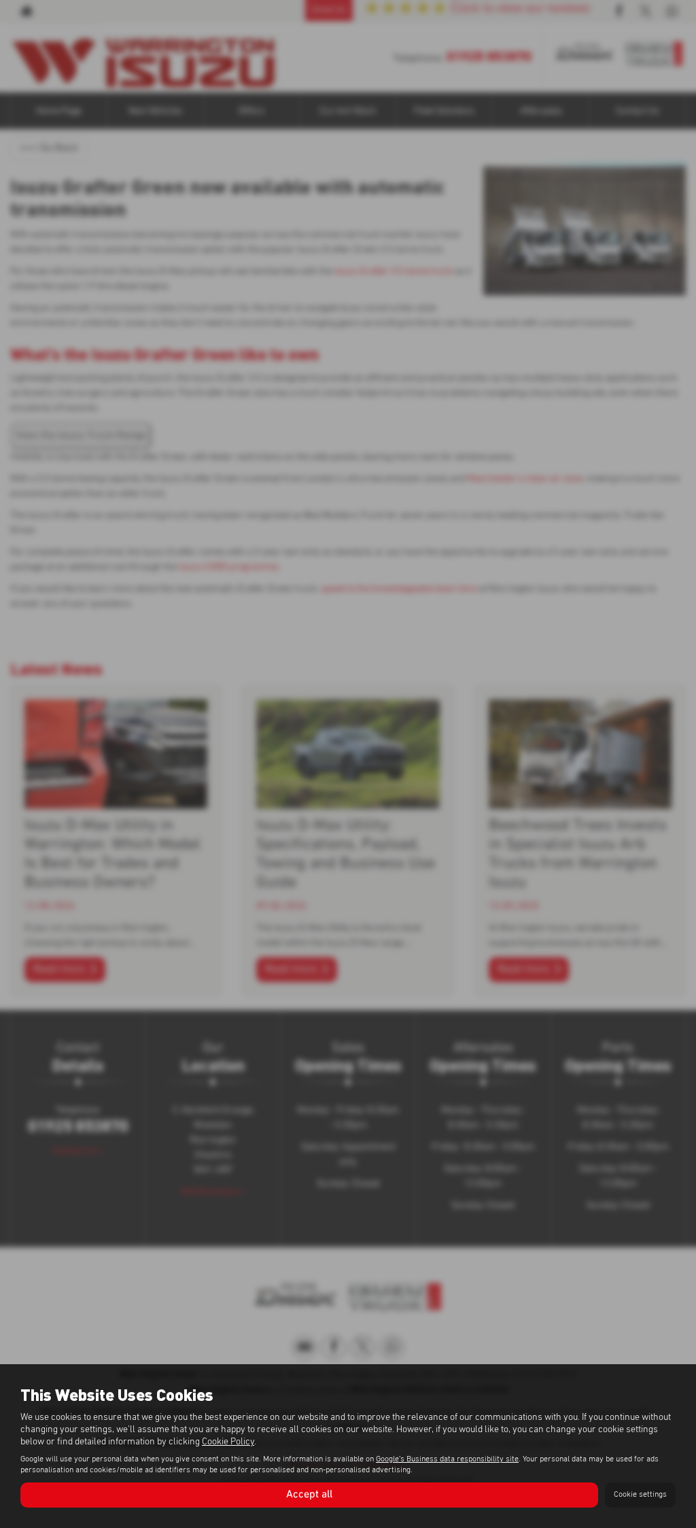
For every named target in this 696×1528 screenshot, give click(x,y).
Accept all (309, 1494)
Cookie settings (640, 1495)
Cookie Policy (228, 1441)
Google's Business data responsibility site (447, 1459)
